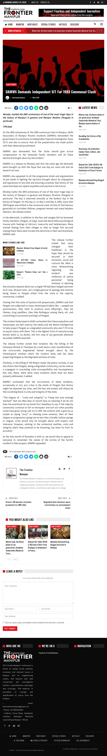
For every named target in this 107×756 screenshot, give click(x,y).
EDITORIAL (20, 740)
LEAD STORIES (11, 84)
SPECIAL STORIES (48, 24)
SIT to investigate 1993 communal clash (22, 451)
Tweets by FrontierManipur (48, 653)
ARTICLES (63, 24)
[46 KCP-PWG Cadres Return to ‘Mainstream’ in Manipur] (9, 263)
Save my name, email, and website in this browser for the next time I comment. (34, 622)
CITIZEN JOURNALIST (62, 740)
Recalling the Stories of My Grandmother (90, 137)
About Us (34, 2)
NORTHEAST (32, 24)
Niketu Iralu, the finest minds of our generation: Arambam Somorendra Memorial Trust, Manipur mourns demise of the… (91, 120)
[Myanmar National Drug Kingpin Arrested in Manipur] (9, 251)
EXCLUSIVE (74, 24)
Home (10, 24)
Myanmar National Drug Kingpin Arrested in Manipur (32, 249)
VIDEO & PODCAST (40, 740)
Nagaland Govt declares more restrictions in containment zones (57, 504)
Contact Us (45, 2)
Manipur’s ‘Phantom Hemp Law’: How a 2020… (32, 273)
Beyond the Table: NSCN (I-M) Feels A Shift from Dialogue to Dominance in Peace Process (91, 167)
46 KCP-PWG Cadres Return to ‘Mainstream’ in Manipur (32, 261)
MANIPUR (20, 24)
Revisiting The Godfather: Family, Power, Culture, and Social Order (89, 151)
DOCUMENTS (84, 740)
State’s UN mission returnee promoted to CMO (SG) (18, 503)
